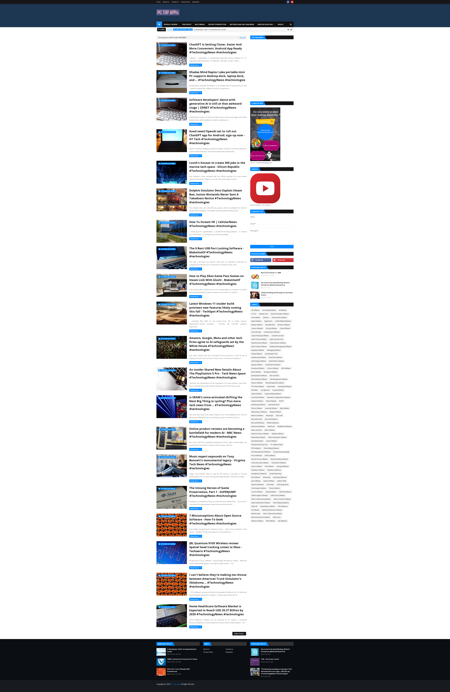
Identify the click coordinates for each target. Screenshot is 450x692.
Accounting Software (269, 310)
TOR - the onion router (270, 659)
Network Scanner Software (260, 434)
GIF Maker (254, 390)
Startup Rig (266, 477)
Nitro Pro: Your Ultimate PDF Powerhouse (178, 670)
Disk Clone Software (275, 357)
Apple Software (256, 321)
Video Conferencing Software (261, 499)
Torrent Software (257, 492)
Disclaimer (195, 2)
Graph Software (256, 394)
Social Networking (275, 474)
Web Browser (255, 514)
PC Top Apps (176, 684)
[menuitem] (159, 24)
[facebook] (288, 2)
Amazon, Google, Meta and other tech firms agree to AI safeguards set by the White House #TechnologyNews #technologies (216, 344)
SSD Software (255, 477)
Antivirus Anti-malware (279, 317)
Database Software (257, 350)
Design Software (256, 354)
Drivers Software (272, 368)
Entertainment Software (259, 376)
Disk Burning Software (258, 357)
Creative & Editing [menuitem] (265, 24)
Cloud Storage (256, 332)
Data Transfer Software (259, 347)
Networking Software (258, 437)
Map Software (284, 408)
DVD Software (286, 368)
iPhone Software (256, 408)
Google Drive (265, 390)
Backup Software (256, 325)
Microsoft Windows (257, 423)
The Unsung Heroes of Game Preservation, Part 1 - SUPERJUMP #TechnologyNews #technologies (212, 492)
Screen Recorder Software (260, 463)
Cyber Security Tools (276, 339)
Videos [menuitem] (280, 24)
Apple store (268, 321)
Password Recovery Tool (259, 445)
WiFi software (270, 521)
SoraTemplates (170, 689)
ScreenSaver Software (279, 463)
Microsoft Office (256, 419)
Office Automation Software (277, 437)
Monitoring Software (258, 426)
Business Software (284, 325)
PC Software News (277, 445)
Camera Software (257, 328)
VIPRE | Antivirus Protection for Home (201, 29)
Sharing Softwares (283, 466)
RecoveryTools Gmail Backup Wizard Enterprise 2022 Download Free (275, 284)
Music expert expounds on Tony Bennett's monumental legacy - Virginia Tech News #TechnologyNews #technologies (217, 462)
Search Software (256, 466)
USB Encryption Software (259, 495)
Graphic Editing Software (273, 394)
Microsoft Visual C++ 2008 (271, 273)
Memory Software (257, 416)
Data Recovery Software (259, 343)
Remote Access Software (259, 459)
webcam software (257, 521)
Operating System (257, 441)
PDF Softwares (256, 448)
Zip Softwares (282, 521)
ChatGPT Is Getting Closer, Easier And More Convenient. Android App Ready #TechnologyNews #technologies (215, 48)
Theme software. (274, 488)
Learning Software (271, 408)
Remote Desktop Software (279, 459)
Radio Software (270, 455)
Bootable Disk (270, 325)
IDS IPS (281, 401)
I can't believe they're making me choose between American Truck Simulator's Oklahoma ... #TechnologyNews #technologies (217, 580)
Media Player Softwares (259, 412)
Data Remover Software (278, 343)
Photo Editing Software (271, 448)
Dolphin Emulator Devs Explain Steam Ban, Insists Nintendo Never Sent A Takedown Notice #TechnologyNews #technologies (215, 196)
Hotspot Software (257, 401)
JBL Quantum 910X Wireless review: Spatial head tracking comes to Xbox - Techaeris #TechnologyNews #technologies (215, 549)
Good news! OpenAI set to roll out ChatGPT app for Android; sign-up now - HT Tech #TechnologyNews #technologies (217, 137)
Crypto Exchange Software (260, 336)
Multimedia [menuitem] (200, 24)
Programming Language (281, 452)
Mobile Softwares (273, 423)
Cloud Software (285, 328)
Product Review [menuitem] (170, 24)
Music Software (270, 430)
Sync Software (256, 481)
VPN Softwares (283, 506)
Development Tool (271, 354)
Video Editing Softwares (281, 503)
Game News (271, 386)
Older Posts (238, 634)
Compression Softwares (272, 332)
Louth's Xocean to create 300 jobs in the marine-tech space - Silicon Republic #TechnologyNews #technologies (217, 166)
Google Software (278, 390)
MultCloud (271, 426)
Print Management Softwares (260, 452)
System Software (268, 481)
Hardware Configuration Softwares (278, 397)
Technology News (282, 485)
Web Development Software (260, 517)
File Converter (274, 376)
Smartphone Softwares (258, 474)
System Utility (281, 481)
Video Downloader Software (260, 503)
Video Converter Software (282, 499)
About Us (166, 2)
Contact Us (175, 2)
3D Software (255, 310)
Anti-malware (255, 317)
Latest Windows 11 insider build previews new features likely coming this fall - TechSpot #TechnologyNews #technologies (216, 309)
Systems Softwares (257, 485)
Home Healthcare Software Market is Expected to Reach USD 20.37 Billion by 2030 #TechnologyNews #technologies (216, 610)
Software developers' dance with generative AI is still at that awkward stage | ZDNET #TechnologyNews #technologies (215, 105)
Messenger (269, 416)
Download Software (257, 368)
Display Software (256, 365)
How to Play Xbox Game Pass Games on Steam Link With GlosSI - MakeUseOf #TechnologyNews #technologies (216, 280)
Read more (194, 65)
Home (158, 2)
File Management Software (278, 379)
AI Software (282, 310)
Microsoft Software (271, 419)
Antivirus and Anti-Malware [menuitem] (242, 24)
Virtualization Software (267, 506)
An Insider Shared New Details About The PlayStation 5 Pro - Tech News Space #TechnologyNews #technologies (217, 373)
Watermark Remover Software (272, 510)
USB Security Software (278, 495)
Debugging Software (273, 350)
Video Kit (254, 506)
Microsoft (279, 416)
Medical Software (275, 412)
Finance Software (257, 383)
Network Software (278, 434)
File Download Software (259, 379)
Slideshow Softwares (274, 470)
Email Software (256, 372)
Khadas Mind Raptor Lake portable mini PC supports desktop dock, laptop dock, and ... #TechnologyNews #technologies (217, 76)
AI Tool (253, 314)
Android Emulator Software (280, 314)
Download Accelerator (272, 365)
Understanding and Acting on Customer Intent (277, 294)
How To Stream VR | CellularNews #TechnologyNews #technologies (213, 224)
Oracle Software (271, 441)
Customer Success (278, 336)
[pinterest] (292, 2)
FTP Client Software (257, 386)
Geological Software (284, 386)
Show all (243, 37)
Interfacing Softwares (258, 405)
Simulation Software (257, 470)
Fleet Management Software (275, 383)
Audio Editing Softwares (283, 321)
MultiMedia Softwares (285, 426)
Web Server (277, 517)
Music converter (256, 430)
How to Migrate (271, 401)
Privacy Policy (185, 2)
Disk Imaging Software (258, 361)
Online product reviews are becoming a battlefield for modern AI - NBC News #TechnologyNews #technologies (216, 432)
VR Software (255, 510)
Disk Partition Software (276, 361)
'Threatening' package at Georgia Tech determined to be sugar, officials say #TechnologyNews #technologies (276, 671)
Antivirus (266, 317)
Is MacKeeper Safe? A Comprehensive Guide (181, 650)
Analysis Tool (263, 314)
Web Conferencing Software (272, 514)
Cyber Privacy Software (259, 339)
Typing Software (271, 492)
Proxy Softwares (256, 455)
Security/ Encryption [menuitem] (217, 24)
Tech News (270, 485)
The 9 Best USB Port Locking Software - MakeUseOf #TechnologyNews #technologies (216, 252)
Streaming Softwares (280, 477)
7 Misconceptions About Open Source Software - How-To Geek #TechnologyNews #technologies (215, 519)
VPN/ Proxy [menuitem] (186, 24)
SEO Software (269, 466)
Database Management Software (280, 347)
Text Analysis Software (258, 488)
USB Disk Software (285, 492)
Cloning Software (271, 328)
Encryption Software (270, 372)
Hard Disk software (257, 397)
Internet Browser (273, 405)
